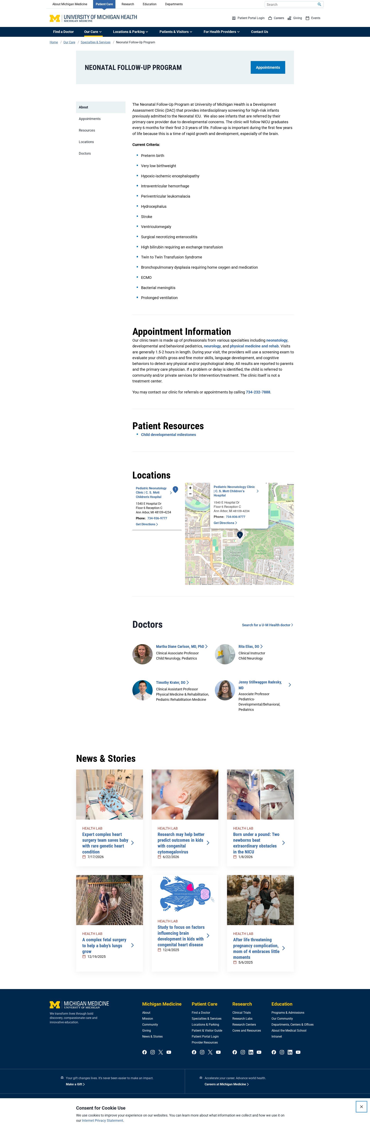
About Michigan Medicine (69, 4)
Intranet (277, 1036)
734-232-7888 (258, 392)
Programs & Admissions (288, 1012)
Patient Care (104, 4)
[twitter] (160, 1052)
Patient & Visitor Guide (207, 1030)
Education (149, 4)
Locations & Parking (205, 1024)
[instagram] (152, 1052)
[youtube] (168, 1052)
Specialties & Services (206, 1018)
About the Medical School (289, 1030)
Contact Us (259, 32)
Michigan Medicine (162, 1004)
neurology (212, 346)
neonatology (277, 340)
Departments (174, 4)
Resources (87, 130)
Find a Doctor (63, 32)
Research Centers (244, 1024)
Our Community (282, 1018)
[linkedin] (251, 1052)
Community (150, 1024)
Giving (146, 1030)
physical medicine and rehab (254, 346)
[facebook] (144, 1052)
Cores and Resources (246, 1030)
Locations (86, 142)
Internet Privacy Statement (102, 1120)
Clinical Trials (241, 1012)
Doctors (85, 153)
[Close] (361, 1106)
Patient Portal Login (205, 1036)
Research (128, 4)
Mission (147, 1018)
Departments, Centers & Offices (293, 1024)
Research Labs (242, 1018)
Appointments (268, 67)
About (83, 107)
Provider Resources (205, 1042)
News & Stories (152, 1036)
